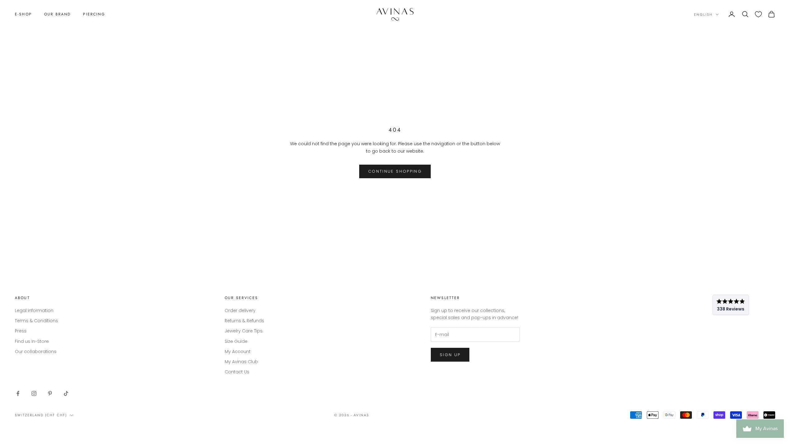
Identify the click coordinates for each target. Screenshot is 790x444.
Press (21, 331)
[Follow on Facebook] (18, 393)
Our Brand (57, 14)
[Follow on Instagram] (34, 393)
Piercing (94, 14)
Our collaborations (35, 351)
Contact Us (237, 372)
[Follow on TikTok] (66, 393)
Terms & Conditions (36, 321)
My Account (238, 351)
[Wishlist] (758, 14)
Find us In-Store (32, 341)
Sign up (450, 355)
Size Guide (236, 341)
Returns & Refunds (244, 321)
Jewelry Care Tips (244, 331)
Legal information (34, 310)
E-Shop (23, 14)
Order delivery (240, 310)
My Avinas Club (241, 362)
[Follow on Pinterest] (50, 393)
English (703, 14)
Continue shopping (395, 171)
